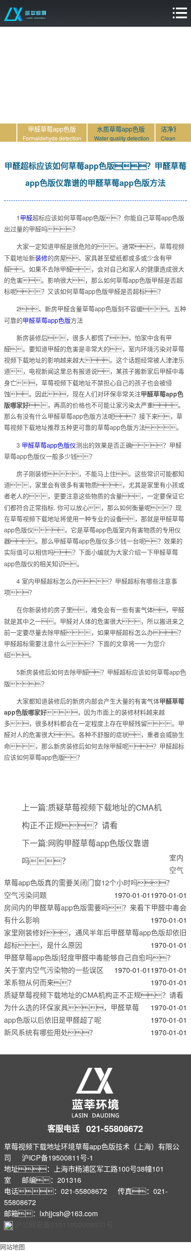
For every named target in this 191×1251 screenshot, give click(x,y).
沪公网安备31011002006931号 (64, 1224)
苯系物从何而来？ (39, 982)
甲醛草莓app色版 (47, 320)
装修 (41, 257)
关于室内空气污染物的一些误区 (53, 970)
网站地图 (12, 1246)
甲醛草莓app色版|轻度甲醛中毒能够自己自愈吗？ (89, 957)
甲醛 (26, 217)
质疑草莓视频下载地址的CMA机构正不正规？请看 (93, 995)
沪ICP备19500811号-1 (57, 1157)
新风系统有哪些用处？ (50, 1032)
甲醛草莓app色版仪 (49, 444)
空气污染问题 (25, 895)
